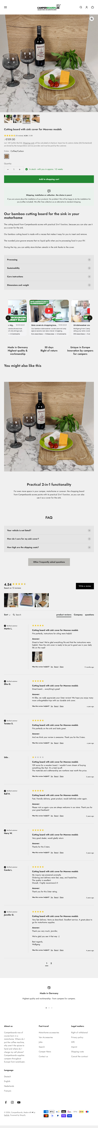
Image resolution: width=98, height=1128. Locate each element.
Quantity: (8, 163)
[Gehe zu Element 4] (36, 119)
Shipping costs (28, 143)
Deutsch (7, 1076)
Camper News (45, 1051)
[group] (17, 584)
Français (7, 1090)
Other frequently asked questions (49, 562)
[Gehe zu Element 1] (8, 119)
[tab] (63, 615)
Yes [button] (52, 667)
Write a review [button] (85, 586)
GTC (73, 1042)
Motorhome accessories (49, 1032)
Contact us (43, 1056)
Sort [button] (6, 614)
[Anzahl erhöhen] (19, 169)
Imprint (74, 1046)
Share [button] (61, 667)
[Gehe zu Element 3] (26, 119)
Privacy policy (77, 1037)
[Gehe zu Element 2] (17, 119)
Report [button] (56, 667)
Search (42, 1046)
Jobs (40, 1042)
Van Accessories (46, 1037)
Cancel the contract (79, 1056)
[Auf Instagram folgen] (12, 1102)
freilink (6, 1115)
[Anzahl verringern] (8, 169)
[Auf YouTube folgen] (19, 1102)
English (7, 1081)
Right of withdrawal (79, 1032)
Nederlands (9, 1086)
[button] (49, 135)
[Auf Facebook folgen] (6, 1102)
